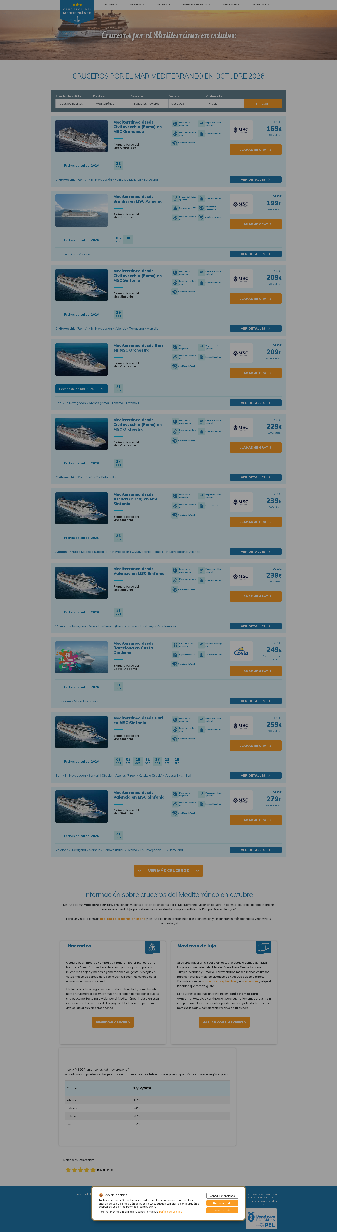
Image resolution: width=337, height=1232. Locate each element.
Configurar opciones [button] (222, 1195)
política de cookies (170, 1211)
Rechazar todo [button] (222, 1203)
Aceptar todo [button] (222, 1210)
